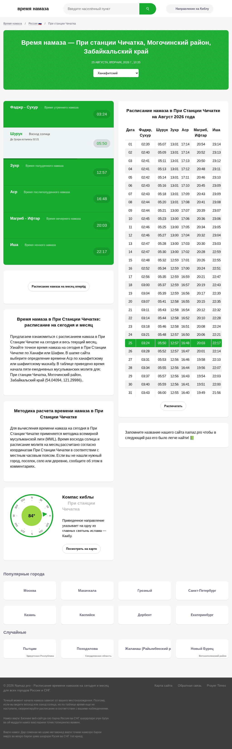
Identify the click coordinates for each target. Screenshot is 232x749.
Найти (147, 9)
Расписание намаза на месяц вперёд (59, 286)
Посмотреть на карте (81, 548)
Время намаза (33, 8)
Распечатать (173, 406)
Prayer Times (216, 685)
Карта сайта (163, 685)
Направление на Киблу (192, 8)
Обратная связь (189, 685)
